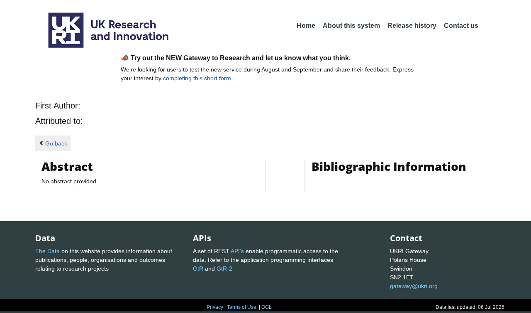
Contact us (461, 25)
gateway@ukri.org (414, 286)
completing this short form (197, 78)
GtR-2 (224, 268)
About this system (351, 25)
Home (306, 25)
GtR (198, 268)
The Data (47, 251)
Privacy (215, 307)
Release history (411, 25)
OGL (266, 307)
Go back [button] (56, 143)
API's (237, 251)
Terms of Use (241, 307)
